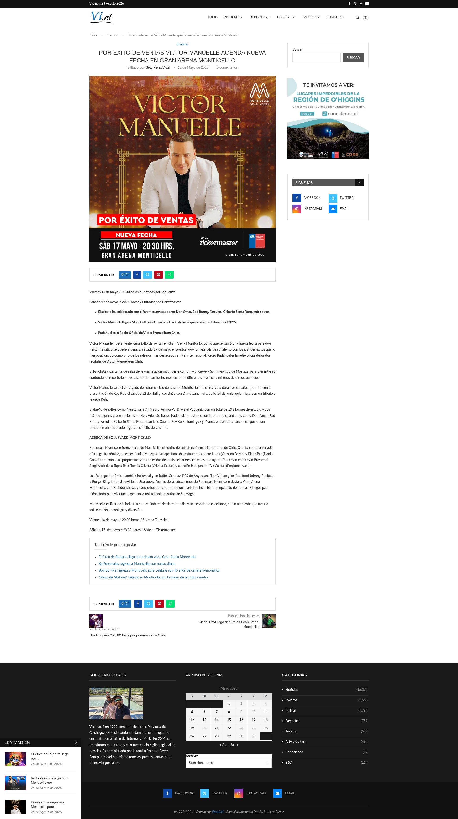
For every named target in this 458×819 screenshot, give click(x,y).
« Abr (224, 745)
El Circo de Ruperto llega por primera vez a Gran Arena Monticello (147, 557)
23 (241, 728)
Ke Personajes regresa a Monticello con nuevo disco (137, 564)
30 (241, 736)
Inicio (213, 17)
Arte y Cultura (327, 741)
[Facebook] (349, 4)
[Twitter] (355, 4)
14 (217, 720)
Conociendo (327, 752)
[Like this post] (126, 275)
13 (204, 720)
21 (217, 728)
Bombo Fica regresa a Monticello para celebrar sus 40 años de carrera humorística (159, 570)
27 (204, 736)
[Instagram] (361, 4)
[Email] (367, 4)
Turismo (334, 17)
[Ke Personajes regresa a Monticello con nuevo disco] (15, 783)
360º (327, 762)
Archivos (192, 756)
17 (253, 720)
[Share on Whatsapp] (169, 275)
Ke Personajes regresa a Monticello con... (49, 780)
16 (241, 720)
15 (229, 720)
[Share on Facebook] (137, 275)
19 (192, 728)
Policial (284, 17)
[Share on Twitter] (147, 275)
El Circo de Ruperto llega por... (50, 756)
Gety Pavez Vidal (158, 67)
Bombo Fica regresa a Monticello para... (48, 804)
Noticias (232, 17)
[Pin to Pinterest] (158, 275)
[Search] (357, 17)
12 (192, 720)
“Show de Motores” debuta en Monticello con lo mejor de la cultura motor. (154, 577)
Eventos (309, 17)
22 (229, 728)
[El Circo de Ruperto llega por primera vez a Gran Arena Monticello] (15, 759)
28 (217, 736)
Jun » (234, 745)
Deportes (258, 17)
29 (229, 736)
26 (192, 736)
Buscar (297, 49)
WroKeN (218, 812)
